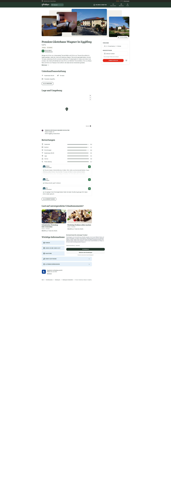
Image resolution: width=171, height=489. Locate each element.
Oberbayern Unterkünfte (67, 279)
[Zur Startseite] (45, 4)
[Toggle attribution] (90, 126)
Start (43, 279)
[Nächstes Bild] (64, 216)
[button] (44, 65)
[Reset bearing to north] (90, 99)
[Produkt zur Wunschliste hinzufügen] (64, 211)
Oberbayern (57, 279)
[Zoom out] (90, 97)
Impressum (49, 273)
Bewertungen (126, 1)
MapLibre (87, 126)
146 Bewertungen (49, 51)
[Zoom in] (90, 96)
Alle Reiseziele (49, 279)
